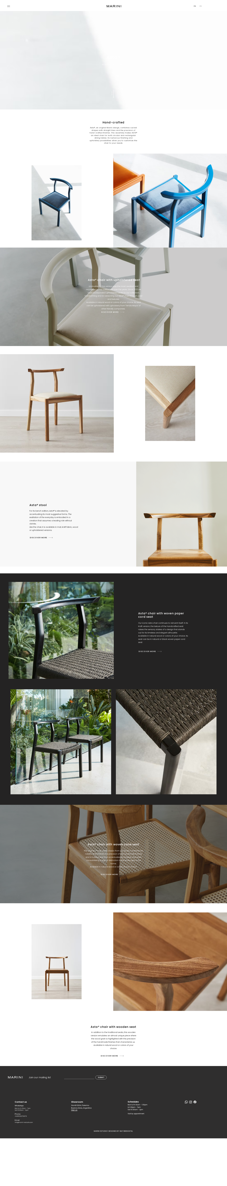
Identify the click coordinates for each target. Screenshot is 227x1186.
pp (22, 1105)
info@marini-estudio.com (24, 1122)
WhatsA (18, 1105)
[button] (8, 6)
